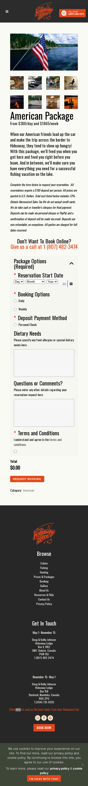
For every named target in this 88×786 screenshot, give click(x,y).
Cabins (44, 563)
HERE (18, 709)
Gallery (44, 586)
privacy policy (59, 768)
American (28, 490)
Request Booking (27, 479)
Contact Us (44, 599)
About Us (44, 590)
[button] (44, 264)
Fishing (44, 568)
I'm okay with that (44, 779)
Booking (44, 581)
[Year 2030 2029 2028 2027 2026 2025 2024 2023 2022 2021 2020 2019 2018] (52, 284)
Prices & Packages (44, 577)
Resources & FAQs (44, 595)
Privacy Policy (44, 604)
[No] (82, 764)
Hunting (44, 572)
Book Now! (44, 727)
